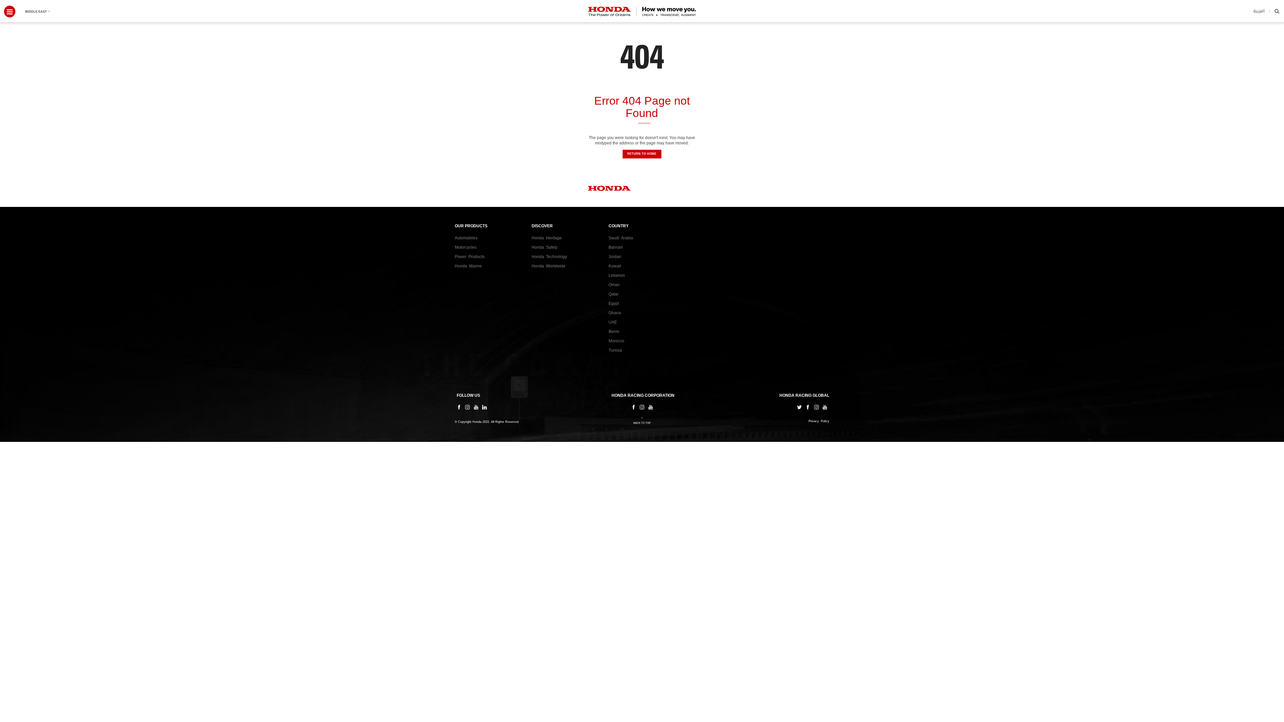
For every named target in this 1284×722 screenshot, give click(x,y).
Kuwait (615, 266)
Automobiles (466, 238)
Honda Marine (468, 266)
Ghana (615, 313)
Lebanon (617, 275)
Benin (614, 332)
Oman (614, 285)
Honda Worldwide (548, 266)
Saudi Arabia (621, 238)
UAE (613, 322)
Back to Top (642, 423)
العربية (1259, 11)
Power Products (470, 257)
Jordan (615, 257)
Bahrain (616, 247)
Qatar (614, 294)
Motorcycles (465, 247)
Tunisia (615, 350)
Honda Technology (549, 257)
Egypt (614, 304)
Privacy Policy (819, 421)
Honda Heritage (547, 238)
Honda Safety (544, 247)
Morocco (616, 341)
